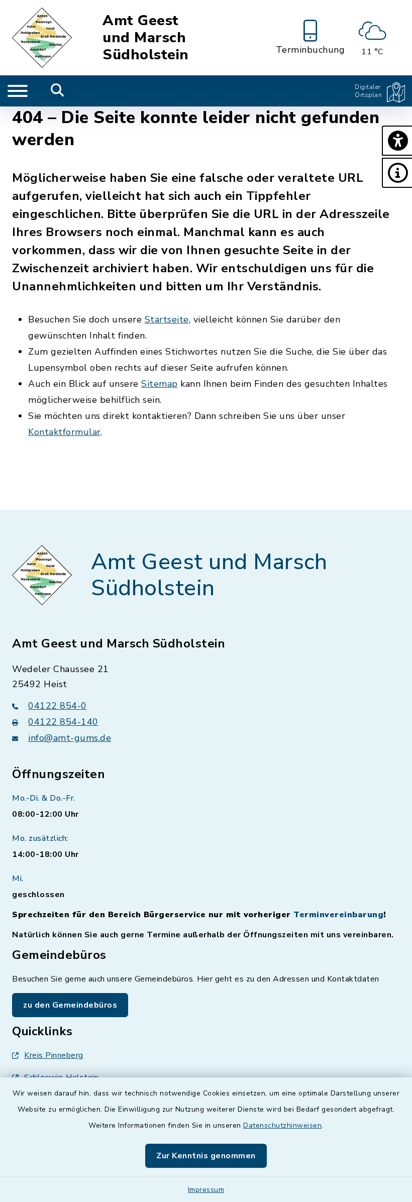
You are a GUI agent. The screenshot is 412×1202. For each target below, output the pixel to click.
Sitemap (159, 384)
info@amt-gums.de (69, 738)
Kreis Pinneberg (53, 1055)
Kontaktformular (64, 432)
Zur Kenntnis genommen (206, 1155)
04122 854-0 (57, 706)
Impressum (206, 1189)
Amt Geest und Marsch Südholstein (145, 38)
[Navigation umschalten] (17, 90)
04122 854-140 (63, 722)
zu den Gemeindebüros (70, 1005)
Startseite (167, 319)
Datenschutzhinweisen (282, 1125)
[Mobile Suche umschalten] (57, 90)
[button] (397, 141)
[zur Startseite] (43, 37)
